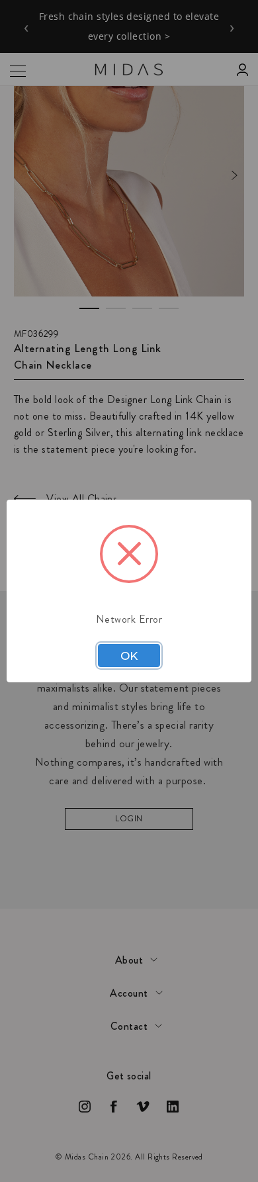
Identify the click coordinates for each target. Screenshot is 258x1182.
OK (129, 655)
